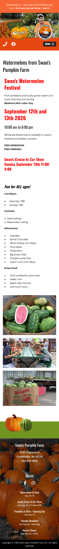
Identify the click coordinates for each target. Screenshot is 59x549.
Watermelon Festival (29, 492)
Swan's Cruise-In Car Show (29, 502)
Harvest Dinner (29, 530)
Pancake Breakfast (29, 521)
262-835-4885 (29, 461)
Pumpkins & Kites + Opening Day (29, 511)
